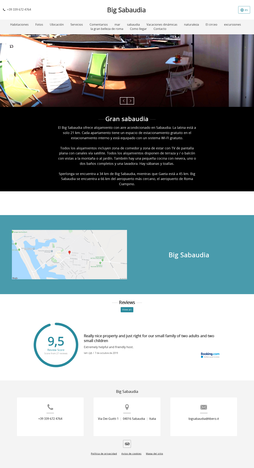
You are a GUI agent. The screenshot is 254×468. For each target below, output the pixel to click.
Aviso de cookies (131, 453)
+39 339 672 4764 (50, 418)
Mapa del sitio (154, 453)
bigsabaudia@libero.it (204, 418)
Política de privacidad (104, 453)
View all (127, 309)
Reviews (127, 302)
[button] (123, 100)
